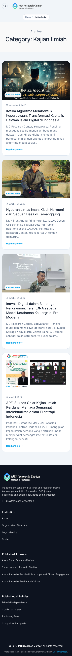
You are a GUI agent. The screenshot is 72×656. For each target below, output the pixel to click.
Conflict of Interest (12, 609)
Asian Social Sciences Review (18, 560)
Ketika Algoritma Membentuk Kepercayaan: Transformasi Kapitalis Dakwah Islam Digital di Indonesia (35, 115)
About (5, 518)
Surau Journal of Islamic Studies (19, 567)
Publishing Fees (10, 616)
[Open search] (5, 6)
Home (28, 17)
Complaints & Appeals (14, 623)
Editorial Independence (14, 602)
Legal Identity (9, 532)
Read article (13, 149)
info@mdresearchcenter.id (20, 500)
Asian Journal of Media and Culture (21, 581)
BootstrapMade (60, 651)
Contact (6, 539)
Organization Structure (14, 525)
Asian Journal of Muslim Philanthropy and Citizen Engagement (36, 574)
